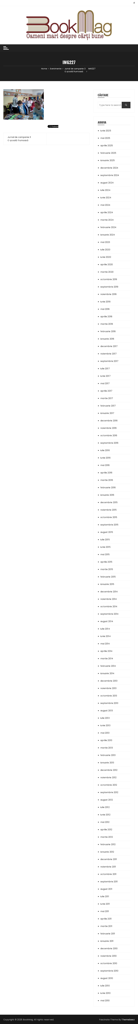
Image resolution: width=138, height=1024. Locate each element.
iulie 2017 (105, 368)
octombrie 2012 (108, 784)
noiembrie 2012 (108, 777)
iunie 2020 (105, 257)
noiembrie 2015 (108, 509)
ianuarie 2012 (107, 851)
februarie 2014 (108, 666)
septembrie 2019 (109, 286)
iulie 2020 (105, 249)
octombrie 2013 (108, 695)
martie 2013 (106, 747)
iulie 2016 (105, 450)
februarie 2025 (108, 153)
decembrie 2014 (109, 591)
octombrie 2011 (108, 874)
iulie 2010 (105, 985)
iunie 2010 (105, 993)
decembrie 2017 (109, 346)
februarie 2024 (108, 227)
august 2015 (106, 532)
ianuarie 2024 (107, 234)
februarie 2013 (107, 755)
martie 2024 (107, 219)
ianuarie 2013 (107, 762)
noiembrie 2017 (108, 353)
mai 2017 (105, 383)
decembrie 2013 (108, 680)
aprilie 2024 (106, 212)
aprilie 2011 (106, 918)
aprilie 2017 (106, 390)
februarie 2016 (108, 487)
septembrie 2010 (109, 970)
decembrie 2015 (109, 502)
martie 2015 (106, 569)
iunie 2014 (105, 636)
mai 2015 (105, 554)
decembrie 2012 (108, 770)
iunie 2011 (105, 903)
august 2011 (106, 889)
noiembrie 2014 (108, 599)
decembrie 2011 (108, 859)
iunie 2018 (105, 301)
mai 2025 (105, 138)
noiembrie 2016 (108, 428)
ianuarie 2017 (107, 413)
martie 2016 (106, 480)
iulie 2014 (105, 628)
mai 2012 (104, 822)
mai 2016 (105, 465)
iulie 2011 (104, 896)
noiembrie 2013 (108, 688)
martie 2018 (106, 324)
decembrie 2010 (109, 948)
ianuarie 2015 (107, 584)
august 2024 (107, 182)
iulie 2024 (105, 190)
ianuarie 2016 (107, 495)
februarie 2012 (107, 844)
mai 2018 (105, 309)
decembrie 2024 (109, 167)
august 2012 (106, 799)
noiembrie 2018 (108, 294)
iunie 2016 (105, 457)
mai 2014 (105, 643)
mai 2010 (105, 1000)
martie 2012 (106, 837)
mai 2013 (104, 732)
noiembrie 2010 (108, 955)
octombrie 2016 (108, 435)
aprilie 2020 (106, 264)
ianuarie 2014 (107, 673)
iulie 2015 (105, 539)
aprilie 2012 (106, 829)
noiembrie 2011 (108, 866)
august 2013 (106, 710)
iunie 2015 (105, 547)
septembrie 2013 (109, 703)
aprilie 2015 (106, 561)
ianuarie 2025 (107, 160)
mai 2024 (105, 205)
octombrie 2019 (108, 279)
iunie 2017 (105, 376)
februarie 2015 (108, 576)
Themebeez (128, 1019)
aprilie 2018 (106, 316)
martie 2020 (106, 271)
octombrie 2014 (108, 606)
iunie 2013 (105, 725)
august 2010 (106, 978)
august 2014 (106, 621)
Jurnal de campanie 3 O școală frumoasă (19, 139)
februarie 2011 (107, 933)
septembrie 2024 (109, 175)
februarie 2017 (108, 405)
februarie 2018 (108, 331)
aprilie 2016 (106, 472)
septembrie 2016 (109, 442)
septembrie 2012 (109, 792)
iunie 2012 (105, 814)
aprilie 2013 (106, 740)
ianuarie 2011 (106, 941)
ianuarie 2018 (107, 338)
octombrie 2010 (108, 963)
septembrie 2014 (109, 613)
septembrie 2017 (109, 361)
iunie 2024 (105, 197)
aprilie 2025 (106, 145)
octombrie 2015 (108, 517)
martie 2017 (106, 398)
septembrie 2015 (109, 524)
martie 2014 (106, 658)
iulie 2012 (105, 807)
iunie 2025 (105, 130)
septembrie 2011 (109, 881)
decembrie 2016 (109, 420)
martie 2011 (106, 926)
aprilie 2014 (106, 651)
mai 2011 (104, 911)
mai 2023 (105, 242)
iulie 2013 (105, 718)
